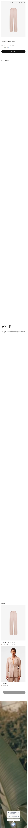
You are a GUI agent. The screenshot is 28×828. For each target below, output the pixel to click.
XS (4, 45)
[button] (2, 2)
